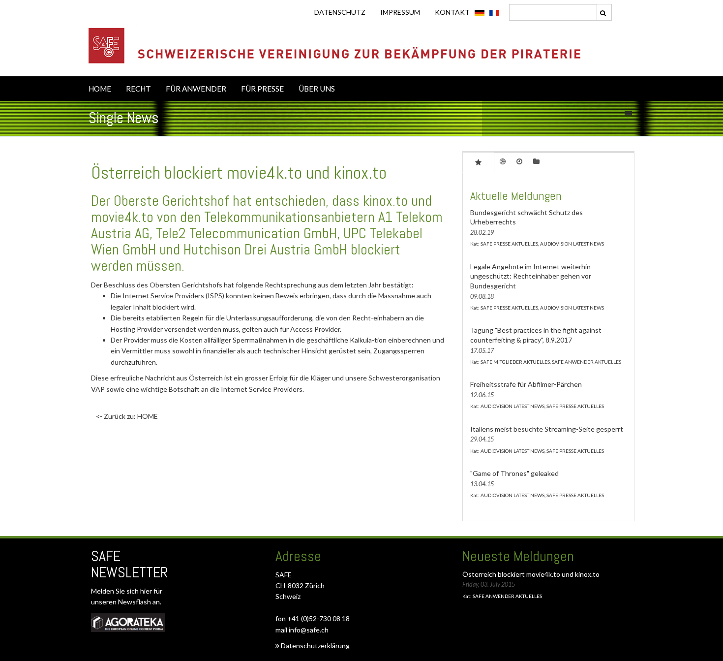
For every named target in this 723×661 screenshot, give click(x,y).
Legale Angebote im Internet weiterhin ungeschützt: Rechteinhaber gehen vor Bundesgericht (530, 276)
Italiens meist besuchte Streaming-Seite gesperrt (546, 429)
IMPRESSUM (400, 12)
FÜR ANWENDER (196, 88)
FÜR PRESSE (262, 88)
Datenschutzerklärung (314, 645)
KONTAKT (452, 12)
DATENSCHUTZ (339, 12)
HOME (100, 88)
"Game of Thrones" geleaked (514, 473)
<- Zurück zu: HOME (127, 416)
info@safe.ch (309, 630)
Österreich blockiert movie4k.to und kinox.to (531, 574)
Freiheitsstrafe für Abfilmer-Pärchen (526, 384)
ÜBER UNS (317, 88)
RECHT (138, 88)
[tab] (478, 162)
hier (146, 591)
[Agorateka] (128, 622)
